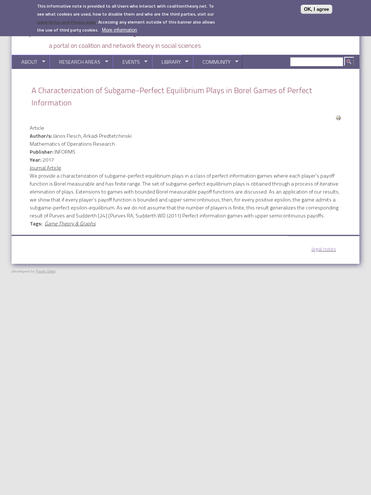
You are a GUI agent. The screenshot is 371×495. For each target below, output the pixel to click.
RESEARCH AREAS (74, 62)
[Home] (102, 37)
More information (119, 30)
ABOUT (24, 62)
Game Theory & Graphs (70, 224)
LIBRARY (166, 62)
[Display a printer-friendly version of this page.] (338, 117)
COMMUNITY (211, 62)
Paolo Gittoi (45, 271)
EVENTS (126, 62)
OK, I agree (316, 9)
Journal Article (45, 168)
